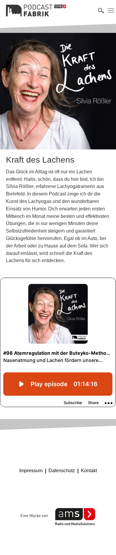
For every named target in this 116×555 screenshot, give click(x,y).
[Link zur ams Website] (58, 516)
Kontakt (89, 470)
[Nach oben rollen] (103, 542)
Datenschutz (61, 470)
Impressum (31, 470)
